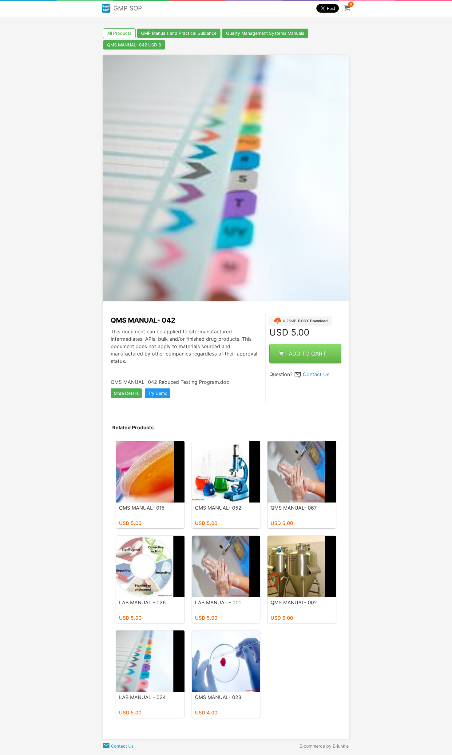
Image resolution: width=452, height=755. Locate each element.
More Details (126, 393)
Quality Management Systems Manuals (265, 33)
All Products (119, 33)
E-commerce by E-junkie (324, 746)
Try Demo (157, 393)
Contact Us (316, 374)
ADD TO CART (307, 353)
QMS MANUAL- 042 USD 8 (134, 44)
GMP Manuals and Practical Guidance (178, 33)
